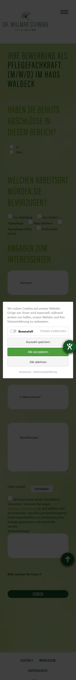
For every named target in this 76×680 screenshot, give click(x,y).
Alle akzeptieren (38, 352)
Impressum (25, 372)
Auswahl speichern (38, 342)
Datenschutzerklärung (45, 372)
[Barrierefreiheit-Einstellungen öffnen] (69, 346)
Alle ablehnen (38, 362)
